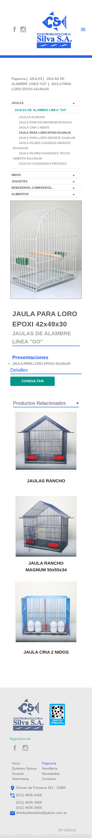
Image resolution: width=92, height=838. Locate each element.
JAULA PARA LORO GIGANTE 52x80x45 (44, 138)
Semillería (49, 768)
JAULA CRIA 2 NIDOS (31, 127)
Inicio (16, 763)
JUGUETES (19, 181)
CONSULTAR (33, 381)
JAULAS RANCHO (29, 117)
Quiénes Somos (24, 768)
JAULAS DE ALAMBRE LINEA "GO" (40, 110)
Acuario (18, 774)
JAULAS (35, 79)
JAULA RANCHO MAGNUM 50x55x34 (42, 122)
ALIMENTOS (20, 194)
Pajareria (19, 79)
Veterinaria (20, 779)
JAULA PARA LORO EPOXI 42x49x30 (42, 132)
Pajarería (49, 763)
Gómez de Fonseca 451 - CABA (41, 788)
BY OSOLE (67, 830)
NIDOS (16, 175)
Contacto (49, 779)
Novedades (51, 774)
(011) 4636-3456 (29, 795)
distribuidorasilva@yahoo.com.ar (41, 813)
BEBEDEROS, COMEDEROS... (32, 188)
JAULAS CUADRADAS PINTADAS (40, 163)
